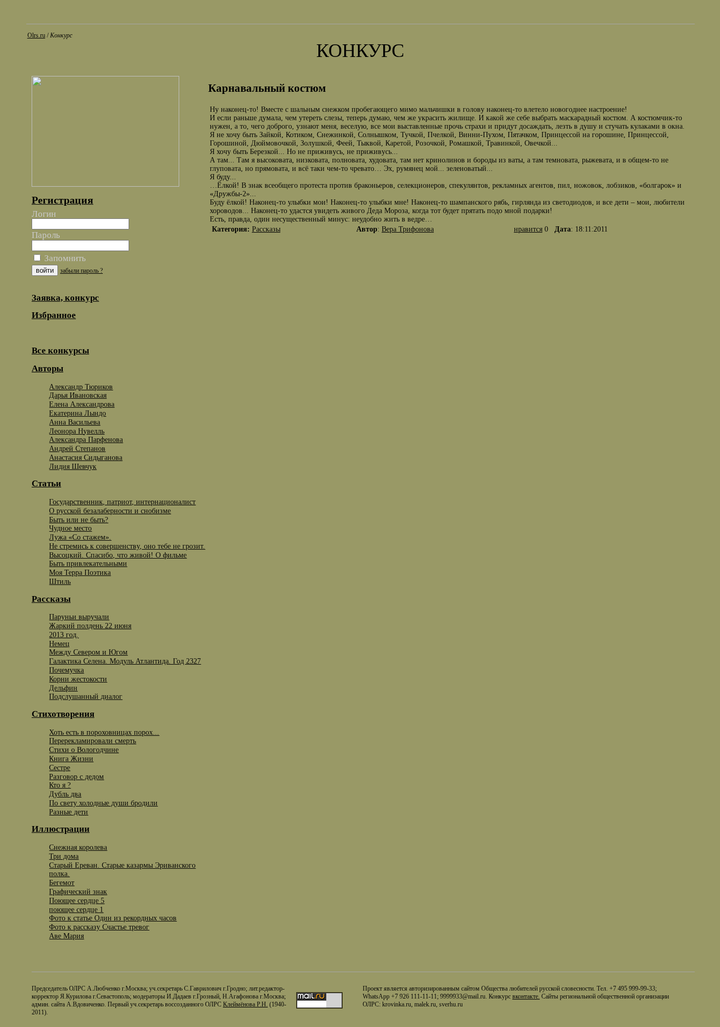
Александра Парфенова (86, 439)
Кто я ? (60, 785)
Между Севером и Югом (88, 652)
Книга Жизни (71, 758)
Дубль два (65, 794)
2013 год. (64, 634)
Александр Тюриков (81, 386)
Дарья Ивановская (77, 395)
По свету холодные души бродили (103, 803)
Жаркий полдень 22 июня (90, 625)
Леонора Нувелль (76, 431)
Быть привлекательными (88, 563)
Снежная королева (78, 847)
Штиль (60, 581)
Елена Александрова (81, 404)
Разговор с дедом (76, 776)
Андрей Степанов (77, 448)
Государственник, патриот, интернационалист (122, 501)
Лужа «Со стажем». (80, 537)
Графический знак (78, 891)
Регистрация (62, 200)
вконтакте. (526, 996)
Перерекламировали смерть (92, 740)
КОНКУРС (360, 50)
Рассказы (266, 229)
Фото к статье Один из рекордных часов (113, 918)
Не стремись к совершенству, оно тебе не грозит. (127, 546)
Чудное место (70, 528)
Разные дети (68, 812)
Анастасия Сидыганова (85, 457)
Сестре (59, 767)
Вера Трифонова (408, 229)
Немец (59, 643)
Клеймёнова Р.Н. (245, 1004)
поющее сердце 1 (76, 909)
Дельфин (63, 688)
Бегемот (61, 882)
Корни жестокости (78, 679)
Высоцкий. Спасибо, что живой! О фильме (118, 555)
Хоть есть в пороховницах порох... (104, 732)
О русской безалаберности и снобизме (110, 510)
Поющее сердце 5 (76, 900)
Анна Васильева (74, 422)
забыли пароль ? (81, 270)
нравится (528, 229)
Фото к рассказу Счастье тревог (99, 927)
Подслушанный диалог (85, 696)
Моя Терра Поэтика (80, 572)
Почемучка (66, 670)
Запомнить (64, 258)
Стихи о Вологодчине (84, 749)
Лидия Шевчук (72, 466)
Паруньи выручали (79, 616)
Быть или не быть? (78, 519)
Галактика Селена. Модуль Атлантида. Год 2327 (125, 661)
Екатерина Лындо (77, 413)
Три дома (64, 856)
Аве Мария (66, 936)
